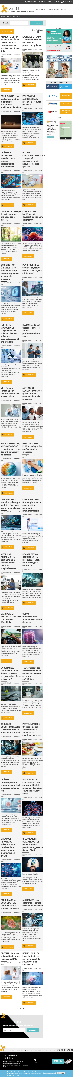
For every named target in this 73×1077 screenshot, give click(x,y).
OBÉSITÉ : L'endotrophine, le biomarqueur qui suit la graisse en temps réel (11, 785)
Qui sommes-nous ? (31, 1050)
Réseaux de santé (58, 9)
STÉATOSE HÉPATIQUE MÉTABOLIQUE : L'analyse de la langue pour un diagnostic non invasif (8, 847)
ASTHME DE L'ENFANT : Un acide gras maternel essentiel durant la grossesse (32, 394)
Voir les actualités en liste (38, 32)
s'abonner (58, 1061)
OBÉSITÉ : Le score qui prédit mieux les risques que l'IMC (10, 956)
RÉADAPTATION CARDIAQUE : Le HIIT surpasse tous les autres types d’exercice (31, 560)
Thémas (56, 2)
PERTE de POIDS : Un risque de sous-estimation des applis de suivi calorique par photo (31, 730)
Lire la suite (6, 90)
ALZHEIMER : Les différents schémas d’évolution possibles (32, 903)
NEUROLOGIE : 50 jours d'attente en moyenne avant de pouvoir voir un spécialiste (31, 959)
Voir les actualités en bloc (42, 32)
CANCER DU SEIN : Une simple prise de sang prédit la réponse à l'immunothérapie (31, 505)
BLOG (65, 9)
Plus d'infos (15, 1075)
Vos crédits (66, 104)
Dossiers (43, 9)
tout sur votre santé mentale (66, 96)
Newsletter (19, 1050)
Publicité (41, 1050)
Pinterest (65, 1050)
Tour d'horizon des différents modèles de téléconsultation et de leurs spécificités (31, 673)
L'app (50, 2)
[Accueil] (4, 9)
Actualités (37, 9)
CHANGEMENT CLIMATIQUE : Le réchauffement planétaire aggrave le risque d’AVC (32, 844)
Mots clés (5, 23)
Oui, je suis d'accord (49, 1073)
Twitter (62, 1050)
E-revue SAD (42, 2)
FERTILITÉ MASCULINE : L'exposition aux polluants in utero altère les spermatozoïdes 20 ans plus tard (10, 333)
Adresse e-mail (8, 1027)
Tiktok (68, 1050)
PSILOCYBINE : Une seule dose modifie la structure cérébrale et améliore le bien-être (11, 102)
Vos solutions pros (66, 111)
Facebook (58, 1050)
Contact (52, 1050)
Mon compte (67, 2)
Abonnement (49, 9)
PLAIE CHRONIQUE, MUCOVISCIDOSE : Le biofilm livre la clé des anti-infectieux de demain (11, 449)
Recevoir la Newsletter (59, 82)
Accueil (3, 16)
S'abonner (32, 1030)
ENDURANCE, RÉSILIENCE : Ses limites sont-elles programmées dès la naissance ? (11, 673)
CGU (47, 1050)
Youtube (72, 1050)
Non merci (61, 1073)
